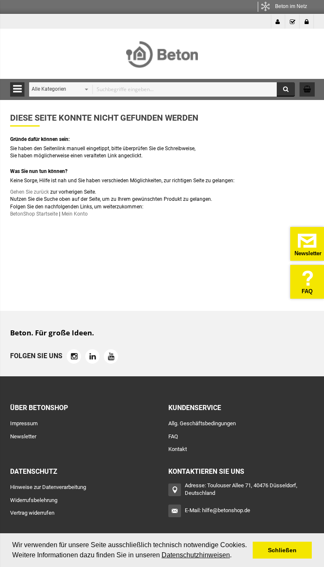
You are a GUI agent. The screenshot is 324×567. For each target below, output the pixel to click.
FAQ (173, 436)
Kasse (292, 21)
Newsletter (23, 436)
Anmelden (307, 21)
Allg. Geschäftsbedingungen (202, 423)
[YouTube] (111, 356)
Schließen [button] (282, 550)
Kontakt (177, 449)
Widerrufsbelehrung (33, 500)
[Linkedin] (92, 356)
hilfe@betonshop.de (226, 510)
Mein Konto (278, 21)
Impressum (24, 423)
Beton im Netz (291, 6)
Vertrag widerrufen (32, 513)
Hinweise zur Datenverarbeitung (48, 487)
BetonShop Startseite (34, 214)
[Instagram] (74, 356)
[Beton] (162, 50)
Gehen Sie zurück (29, 192)
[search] (160, 89)
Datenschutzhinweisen (196, 555)
